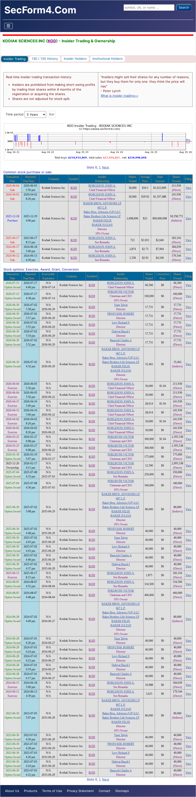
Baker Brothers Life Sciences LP (102, 216)
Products (30, 791)
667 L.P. (102, 207)
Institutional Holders (108, 58)
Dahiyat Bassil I (121, 331)
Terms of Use (52, 791)
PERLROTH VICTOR (121, 291)
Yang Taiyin (121, 305)
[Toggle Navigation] (8, 26)
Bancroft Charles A (121, 340)
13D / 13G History (45, 58)
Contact (104, 791)
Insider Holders (75, 58)
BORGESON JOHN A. (102, 185)
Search (184, 7)
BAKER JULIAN (102, 225)
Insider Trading (15, 59)
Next (105, 167)
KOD (52, 40)
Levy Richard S (121, 322)
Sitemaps (122, 791)
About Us (12, 791)
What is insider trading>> (119, 96)
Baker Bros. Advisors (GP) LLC (102, 212)
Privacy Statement (80, 791)
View (188, 188)
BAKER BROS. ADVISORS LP (102, 203)
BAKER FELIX (102, 220)
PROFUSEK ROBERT (120, 313)
